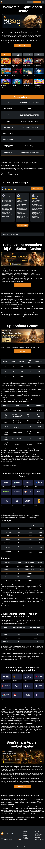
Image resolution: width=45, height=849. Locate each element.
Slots (38, 54)
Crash (27, 54)
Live (16, 54)
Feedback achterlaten (36, 188)
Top (5, 54)
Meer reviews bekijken (22, 225)
